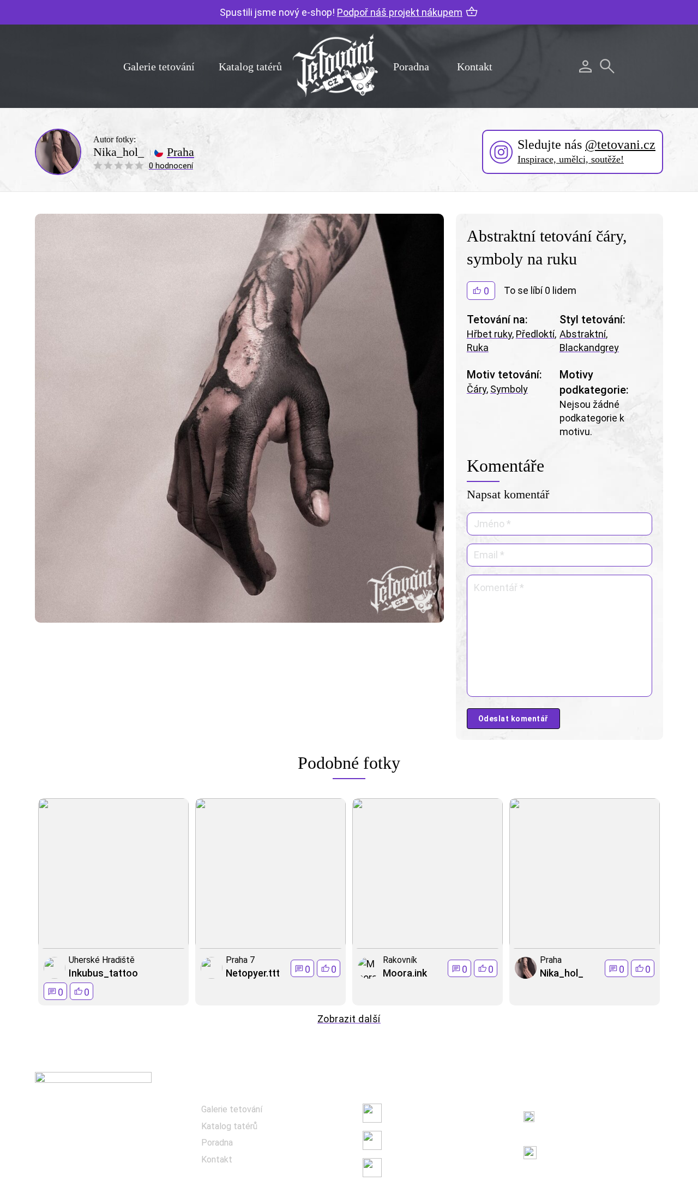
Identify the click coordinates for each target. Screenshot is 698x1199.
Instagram (407, 1140)
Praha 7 (240, 960)
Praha (180, 152)
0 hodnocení (171, 166)
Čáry (476, 389)
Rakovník (400, 960)
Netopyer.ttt (253, 973)
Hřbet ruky (489, 334)
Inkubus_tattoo (103, 973)
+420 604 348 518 (580, 1110)
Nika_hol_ (118, 152)
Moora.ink (405, 973)
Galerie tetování (159, 67)
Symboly (509, 389)
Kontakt (474, 67)
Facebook (405, 1113)
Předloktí (535, 334)
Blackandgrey (589, 347)
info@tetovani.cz (582, 1146)
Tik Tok (401, 1167)
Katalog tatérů (250, 67)
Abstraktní (582, 334)
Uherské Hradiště (102, 960)
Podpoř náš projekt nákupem (399, 12)
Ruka (478, 347)
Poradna (411, 67)
